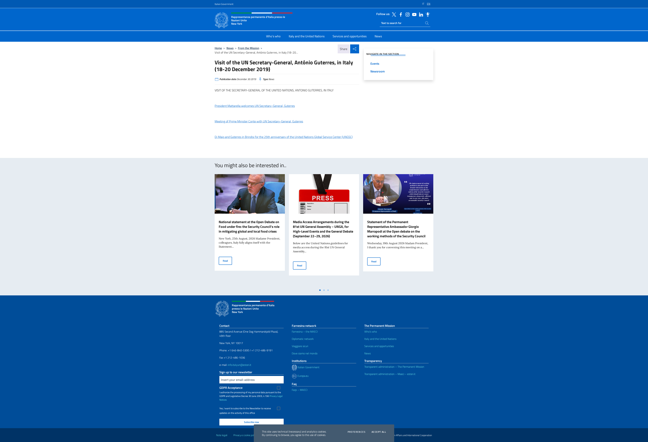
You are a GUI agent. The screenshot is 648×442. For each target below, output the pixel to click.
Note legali (221, 435)
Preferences (357, 432)
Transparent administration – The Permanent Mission (394, 367)
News (230, 48)
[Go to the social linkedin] (420, 14)
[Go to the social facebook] (400, 14)
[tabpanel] (250, 230)
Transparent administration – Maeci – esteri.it (389, 374)
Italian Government (224, 4)
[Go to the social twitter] (393, 14)
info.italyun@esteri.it (239, 365)
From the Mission (248, 48)
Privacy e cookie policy (245, 435)
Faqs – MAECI (299, 390)
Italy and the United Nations (380, 339)
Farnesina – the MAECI (305, 332)
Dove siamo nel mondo (304, 353)
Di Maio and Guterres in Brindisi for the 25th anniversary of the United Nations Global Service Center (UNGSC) (284, 137)
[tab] (320, 290)
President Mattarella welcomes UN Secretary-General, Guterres (255, 106)
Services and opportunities (379, 346)
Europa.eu (302, 376)
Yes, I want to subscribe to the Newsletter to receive (245, 408)
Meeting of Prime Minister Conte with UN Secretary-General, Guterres (259, 121)
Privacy (273, 396)
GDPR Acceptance (230, 387)
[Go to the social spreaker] (427, 14)
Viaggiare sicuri (300, 346)
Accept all (379, 432)
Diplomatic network (303, 339)
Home (218, 48)
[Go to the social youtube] (413, 14)
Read (227, 260)
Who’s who (370, 332)
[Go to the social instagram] (406, 14)
